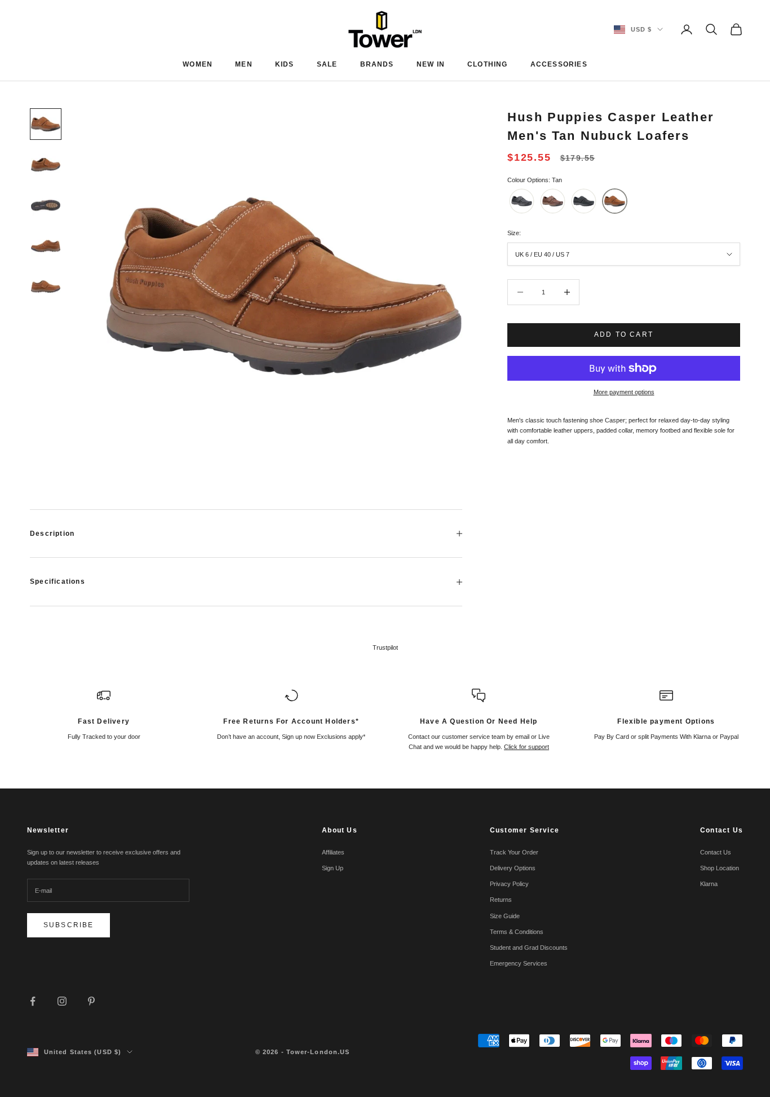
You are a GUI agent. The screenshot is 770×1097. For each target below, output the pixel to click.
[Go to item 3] (45, 205)
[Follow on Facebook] (32, 1001)
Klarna (709, 883)
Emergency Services (518, 963)
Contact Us (715, 852)
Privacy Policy (509, 883)
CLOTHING (487, 64)
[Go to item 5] (45, 286)
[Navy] (583, 201)
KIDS (284, 64)
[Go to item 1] (45, 124)
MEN (244, 64)
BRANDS (377, 64)
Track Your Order (514, 852)
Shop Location (719, 868)
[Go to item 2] (45, 164)
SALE (327, 64)
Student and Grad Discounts (529, 947)
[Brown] (552, 201)
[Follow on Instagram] (62, 1001)
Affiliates (333, 852)
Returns (501, 899)
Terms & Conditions (516, 931)
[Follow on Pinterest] (91, 1001)
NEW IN (431, 64)
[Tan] (614, 201)
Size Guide (505, 916)
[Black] (521, 201)
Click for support (526, 746)
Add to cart (623, 334)
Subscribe (68, 925)
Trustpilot (385, 647)
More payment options (624, 392)
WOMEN (198, 64)
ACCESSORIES (558, 64)
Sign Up (332, 868)
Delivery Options (513, 868)
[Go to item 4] (45, 246)
